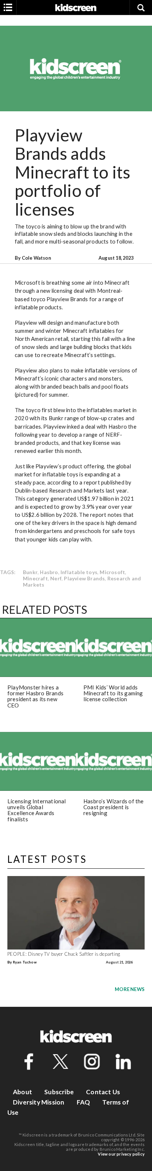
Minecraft (35, 578)
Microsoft (112, 572)
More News (130, 989)
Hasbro (49, 572)
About (22, 1092)
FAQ (83, 1102)
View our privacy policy (121, 1154)
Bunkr (30, 572)
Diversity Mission (38, 1102)
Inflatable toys (79, 572)
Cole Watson (36, 258)
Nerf (56, 578)
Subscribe (59, 1092)
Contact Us (103, 1092)
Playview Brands (84, 578)
